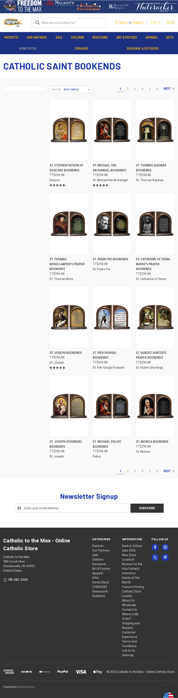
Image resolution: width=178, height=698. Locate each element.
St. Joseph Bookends (65, 353)
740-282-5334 (17, 580)
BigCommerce (26, 686)
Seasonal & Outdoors (143, 48)
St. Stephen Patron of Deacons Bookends (66, 167)
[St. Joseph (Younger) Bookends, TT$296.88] (68, 406)
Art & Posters (126, 37)
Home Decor (27, 48)
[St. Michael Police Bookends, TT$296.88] (112, 406)
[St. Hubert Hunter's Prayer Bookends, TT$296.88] (155, 317)
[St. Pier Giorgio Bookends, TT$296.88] (112, 317)
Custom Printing (133, 587)
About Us (128, 600)
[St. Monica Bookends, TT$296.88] (155, 406)
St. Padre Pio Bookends (110, 259)
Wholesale (129, 605)
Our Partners (37, 37)
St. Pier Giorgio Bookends (104, 355)
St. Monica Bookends (152, 442)
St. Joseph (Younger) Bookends (65, 444)
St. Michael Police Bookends (107, 444)
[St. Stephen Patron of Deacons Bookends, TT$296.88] (68, 130)
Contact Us (129, 609)
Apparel (152, 37)
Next (167, 88)
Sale (59, 37)
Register (138, 22)
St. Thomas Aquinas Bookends (151, 167)
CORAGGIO (81, 48)
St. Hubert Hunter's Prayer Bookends (151, 355)
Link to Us (128, 650)
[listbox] (77, 89)
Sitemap (128, 655)
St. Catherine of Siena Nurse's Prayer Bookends (153, 264)
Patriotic (11, 37)
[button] (22, 6)
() (172, 22)
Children (77, 37)
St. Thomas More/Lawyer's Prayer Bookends (67, 264)
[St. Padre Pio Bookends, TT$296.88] (112, 224)
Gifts (170, 37)
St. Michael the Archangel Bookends (109, 167)
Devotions (100, 37)
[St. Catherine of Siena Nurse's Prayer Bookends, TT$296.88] (155, 224)
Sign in (123, 22)
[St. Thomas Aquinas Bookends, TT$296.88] (155, 130)
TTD (153, 22)
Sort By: (56, 89)
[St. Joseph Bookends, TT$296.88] (68, 317)
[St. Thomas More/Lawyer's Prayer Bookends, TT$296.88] (68, 224)
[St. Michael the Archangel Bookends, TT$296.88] (112, 130)
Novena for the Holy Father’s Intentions (132, 568)
